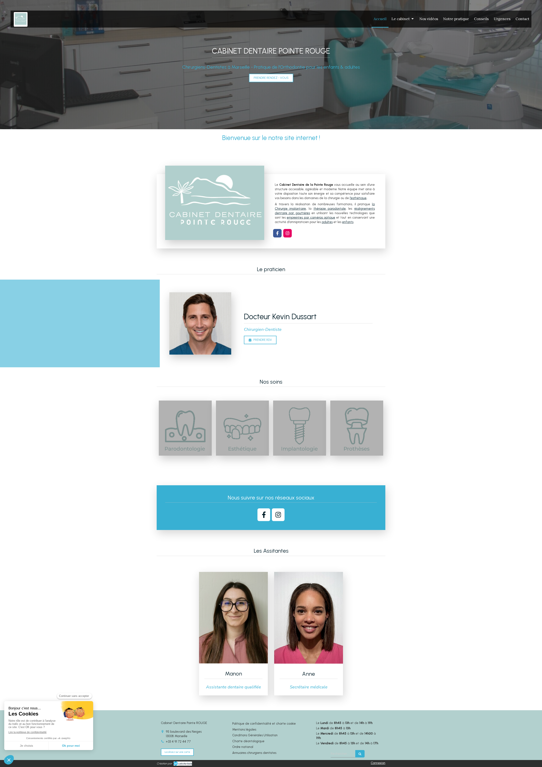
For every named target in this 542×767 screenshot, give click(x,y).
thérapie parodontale (330, 209)
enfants (347, 222)
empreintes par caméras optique (311, 217)
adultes (327, 222)
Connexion (378, 763)
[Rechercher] (360, 753)
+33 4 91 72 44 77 (178, 741)
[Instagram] (287, 233)
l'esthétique (358, 198)
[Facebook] (277, 233)
